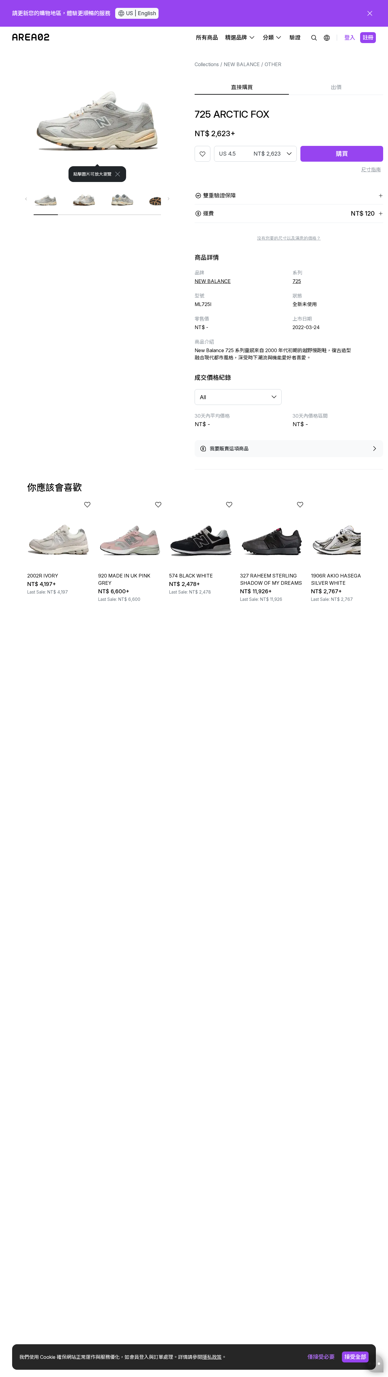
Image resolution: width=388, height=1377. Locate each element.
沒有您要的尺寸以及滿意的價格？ (289, 238)
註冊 (368, 37)
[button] (327, 37)
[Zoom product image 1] (97, 115)
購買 (342, 153)
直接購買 (242, 87)
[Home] (30, 38)
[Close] (117, 174)
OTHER (273, 64)
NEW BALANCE (242, 64)
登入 (349, 37)
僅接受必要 (321, 1357)
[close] (370, 13)
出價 (336, 87)
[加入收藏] (202, 154)
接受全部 (355, 1357)
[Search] (314, 37)
